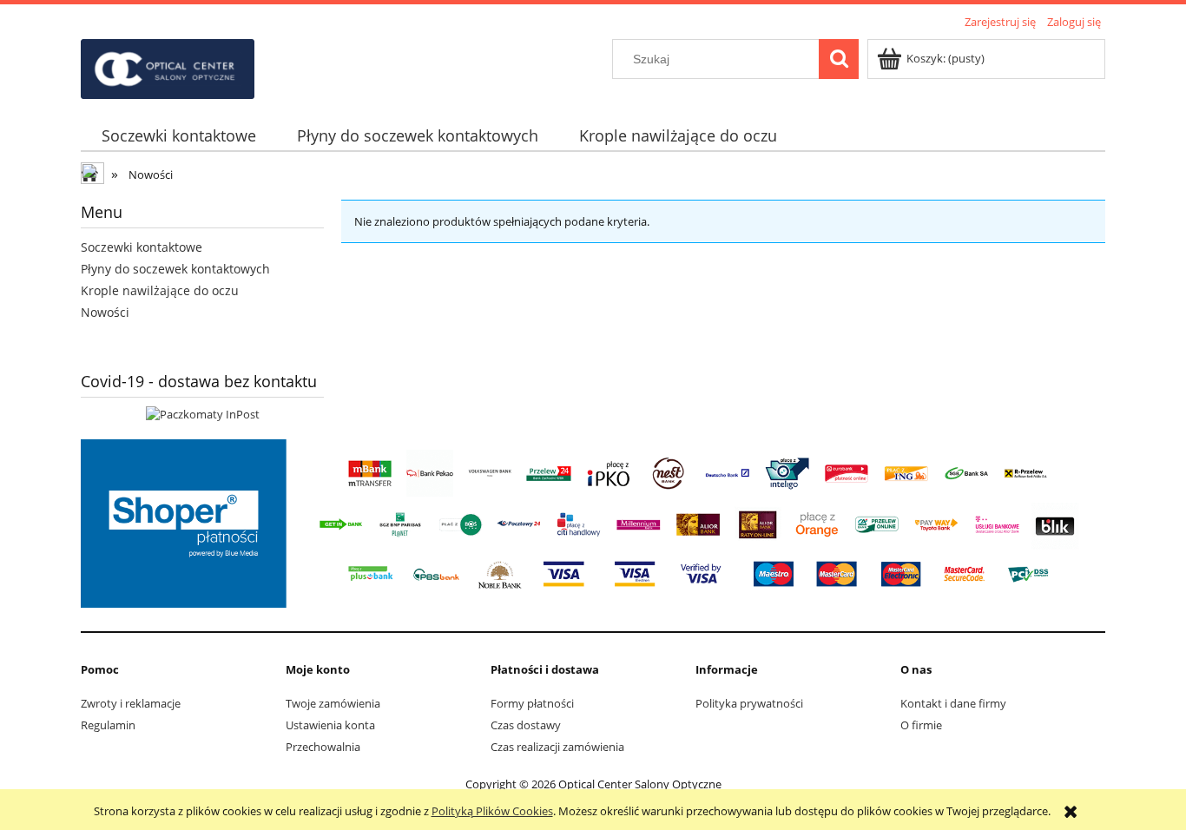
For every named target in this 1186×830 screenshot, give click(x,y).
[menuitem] (178, 136)
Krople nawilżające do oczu (160, 290)
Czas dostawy (526, 725)
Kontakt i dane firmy (953, 703)
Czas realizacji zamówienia (557, 746)
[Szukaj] (839, 59)
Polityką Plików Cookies (492, 811)
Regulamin (108, 725)
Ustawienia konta (330, 725)
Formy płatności (532, 703)
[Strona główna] (167, 66)
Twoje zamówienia (333, 703)
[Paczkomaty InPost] (203, 413)
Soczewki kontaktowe (141, 247)
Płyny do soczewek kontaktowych (175, 268)
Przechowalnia (323, 746)
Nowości (105, 312)
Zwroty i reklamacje (131, 703)
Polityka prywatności (749, 703)
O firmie (921, 725)
